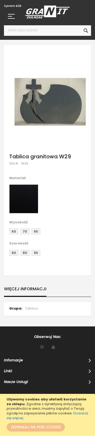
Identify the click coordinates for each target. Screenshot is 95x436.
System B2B (12, 6)
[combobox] (47, 30)
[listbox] (47, 199)
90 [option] (14, 253)
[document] (48, 415)
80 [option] (25, 253)
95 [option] (36, 253)
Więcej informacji (25, 289)
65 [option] (36, 231)
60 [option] (14, 231)
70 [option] (25, 231)
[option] (23, 198)
